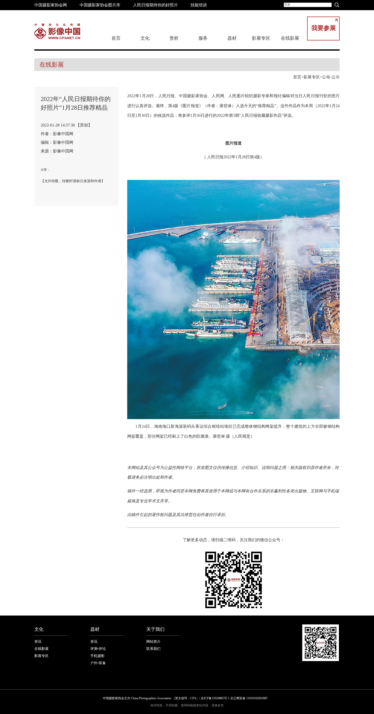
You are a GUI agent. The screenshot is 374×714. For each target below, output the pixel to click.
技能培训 (199, 5)
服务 (203, 38)
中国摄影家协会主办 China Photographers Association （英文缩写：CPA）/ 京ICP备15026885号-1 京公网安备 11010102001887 (185, 698)
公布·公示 (331, 77)
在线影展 (290, 38)
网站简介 (153, 642)
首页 (116, 38)
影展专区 (261, 38)
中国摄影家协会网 (50, 5)
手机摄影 (97, 656)
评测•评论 (98, 649)
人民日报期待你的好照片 (155, 5)
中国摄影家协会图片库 (100, 5)
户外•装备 (98, 663)
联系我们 (153, 649)
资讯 (37, 642)
